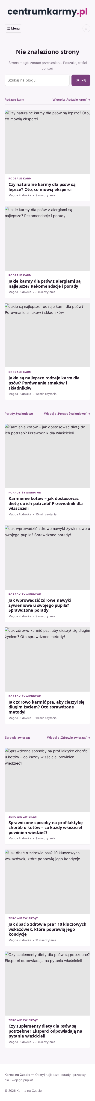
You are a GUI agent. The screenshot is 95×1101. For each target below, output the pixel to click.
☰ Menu (13, 28)
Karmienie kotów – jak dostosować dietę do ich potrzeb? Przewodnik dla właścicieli (47, 472)
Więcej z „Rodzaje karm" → (71, 99)
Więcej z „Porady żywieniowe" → (67, 413)
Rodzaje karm (14, 99)
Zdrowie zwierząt (17, 737)
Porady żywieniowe (19, 413)
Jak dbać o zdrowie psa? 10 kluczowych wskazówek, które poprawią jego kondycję (47, 898)
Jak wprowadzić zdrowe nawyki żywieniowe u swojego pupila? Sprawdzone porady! (47, 574)
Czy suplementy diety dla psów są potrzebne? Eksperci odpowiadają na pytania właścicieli (47, 1000)
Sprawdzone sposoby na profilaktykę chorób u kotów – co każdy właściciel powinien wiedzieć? (47, 796)
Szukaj (81, 80)
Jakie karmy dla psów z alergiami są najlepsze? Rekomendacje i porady (47, 252)
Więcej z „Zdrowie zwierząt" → (68, 737)
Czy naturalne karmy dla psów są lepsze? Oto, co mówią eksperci (47, 155)
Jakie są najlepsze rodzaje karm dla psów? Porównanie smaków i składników (47, 351)
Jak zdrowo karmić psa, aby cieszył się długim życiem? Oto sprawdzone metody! (47, 675)
